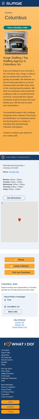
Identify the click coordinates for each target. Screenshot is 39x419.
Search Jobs (5, 352)
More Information (7, 385)
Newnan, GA (19, 325)
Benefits (4, 362)
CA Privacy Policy (7, 392)
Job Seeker (5, 350)
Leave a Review (21, 266)
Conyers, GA (19, 322)
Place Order (5, 371)
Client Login (5, 376)
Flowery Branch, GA (19, 327)
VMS (3, 381)
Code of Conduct (7, 397)
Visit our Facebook (21, 272)
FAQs (3, 365)
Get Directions (14, 198)
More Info (12, 312)
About (10, 402)
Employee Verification (9, 378)
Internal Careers (7, 360)
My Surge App (6, 357)
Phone (21, 260)
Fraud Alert (5, 394)
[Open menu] (3, 3)
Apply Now (5, 355)
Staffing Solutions (7, 373)
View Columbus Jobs (17, 27)
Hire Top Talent (6, 369)
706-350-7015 (14, 172)
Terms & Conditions (8, 387)
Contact (10, 411)
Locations (10, 407)
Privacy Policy (6, 389)
